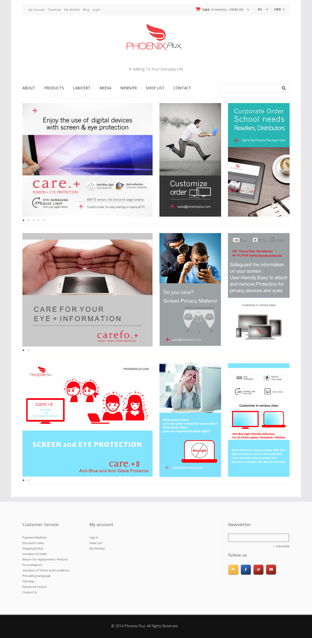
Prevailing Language (36, 576)
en (260, 9)
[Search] (283, 88)
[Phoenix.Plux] (153, 25)
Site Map (28, 581)
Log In (96, 9)
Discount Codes (33, 543)
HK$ (277, 9)
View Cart (95, 543)
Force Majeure (32, 565)
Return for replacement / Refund (45, 559)
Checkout (54, 9)
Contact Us (29, 592)
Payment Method (34, 537)
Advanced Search (34, 587)
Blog (86, 9)
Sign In (93, 537)
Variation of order (34, 554)
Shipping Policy (32, 548)
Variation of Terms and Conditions (46, 570)
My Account (36, 9)
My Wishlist (72, 9)
